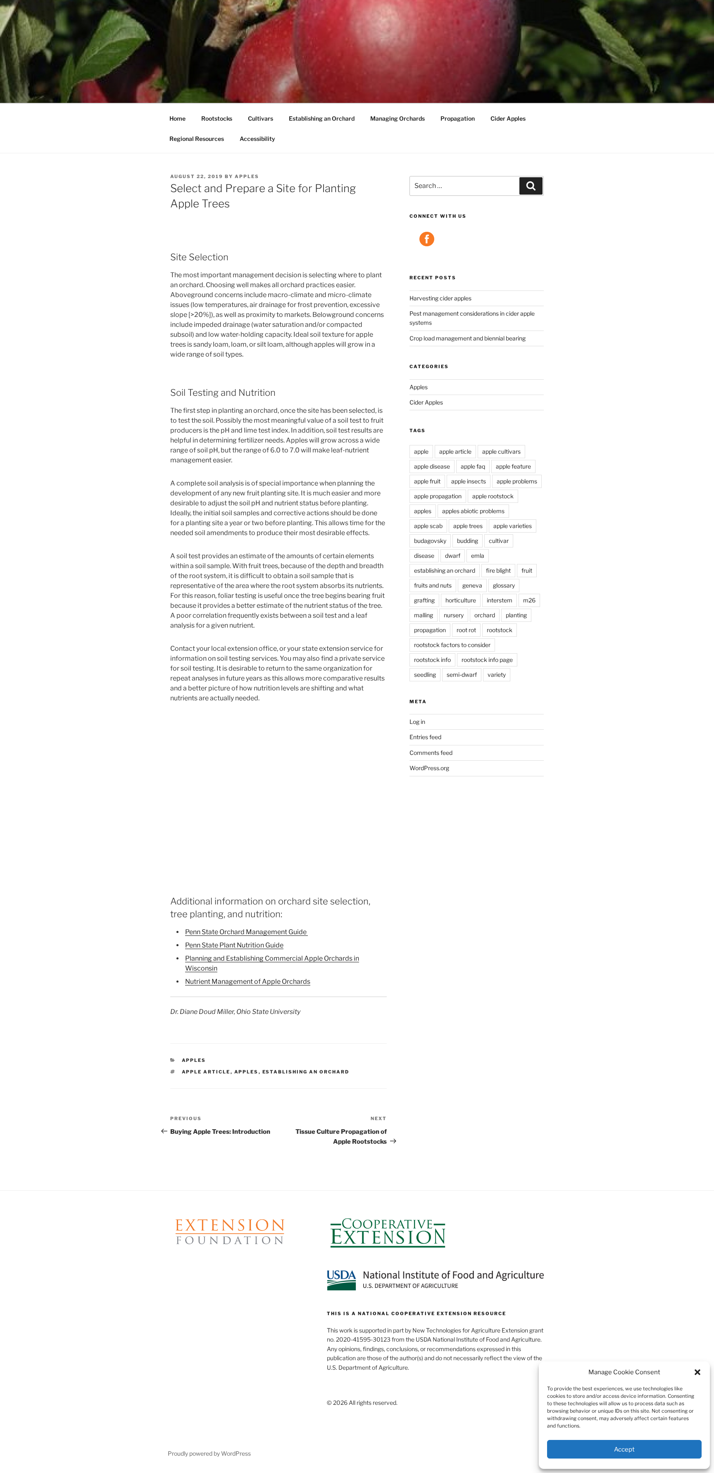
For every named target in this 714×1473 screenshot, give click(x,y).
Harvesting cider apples (440, 298)
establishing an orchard (306, 1072)
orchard (484, 615)
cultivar (499, 540)
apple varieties (512, 525)
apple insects (468, 481)
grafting (424, 600)
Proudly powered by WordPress (209, 1453)
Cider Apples (508, 118)
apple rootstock (493, 496)
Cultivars (260, 118)
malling (423, 615)
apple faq (473, 466)
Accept (624, 1449)
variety (497, 674)
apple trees (468, 525)
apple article (206, 1072)
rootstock (499, 629)
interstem (499, 600)
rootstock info (432, 659)
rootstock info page (487, 659)
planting (516, 615)
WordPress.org (429, 767)
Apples (194, 1060)
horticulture (460, 600)
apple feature (513, 466)
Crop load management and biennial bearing (467, 338)
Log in (417, 721)
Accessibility (257, 138)
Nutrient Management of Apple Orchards (247, 981)
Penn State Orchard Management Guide (246, 932)
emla (477, 555)
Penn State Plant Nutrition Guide (234, 945)
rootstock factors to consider (452, 644)
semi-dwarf (462, 674)
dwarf (452, 555)
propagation (430, 629)
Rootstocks (216, 118)
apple (421, 451)
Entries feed (425, 736)
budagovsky (430, 540)
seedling (425, 674)
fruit (526, 570)
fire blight (498, 570)
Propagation (457, 118)
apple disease (432, 466)
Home (177, 118)
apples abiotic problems (473, 510)
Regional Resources (196, 138)
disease (424, 555)
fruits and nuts (433, 585)
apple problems (517, 481)
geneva (472, 585)
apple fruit (427, 481)
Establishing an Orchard (322, 118)
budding (467, 540)
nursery (454, 615)
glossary (504, 585)
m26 (529, 600)
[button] (697, 1372)
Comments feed (430, 752)
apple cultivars (501, 451)
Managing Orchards (397, 118)
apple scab (428, 525)
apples (247, 176)
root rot (466, 629)
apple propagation (438, 496)
